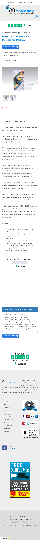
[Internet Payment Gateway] (30, 423)
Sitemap (7, 432)
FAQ (5, 404)
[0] (35, 17)
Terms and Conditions (8, 424)
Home (6, 401)
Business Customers (8, 415)
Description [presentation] (9, 121)
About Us (11, 2)
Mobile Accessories (9, 33)
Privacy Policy (9, 420)
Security (7, 428)
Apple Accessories (23, 33)
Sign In (30, 2)
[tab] (9, 121)
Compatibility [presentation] (20, 121)
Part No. (7, 60)
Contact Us (21, 2)
